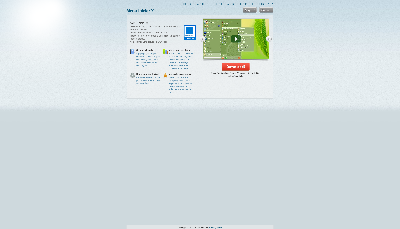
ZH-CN (261, 3)
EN (184, 3)
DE (203, 3)
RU (252, 3)
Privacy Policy (215, 227)
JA (228, 3)
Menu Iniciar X (140, 10)
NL (233, 3)
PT (246, 3)
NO (240, 3)
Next (269, 39)
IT (222, 3)
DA (197, 3)
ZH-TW (270, 3)
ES (210, 3)
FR (216, 3)
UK (191, 3)
